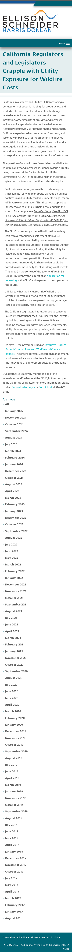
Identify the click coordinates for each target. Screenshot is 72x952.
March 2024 (13, 451)
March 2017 (13, 898)
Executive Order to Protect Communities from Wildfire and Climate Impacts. (35, 349)
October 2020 (14, 664)
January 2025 (14, 411)
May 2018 (11, 838)
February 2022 (15, 571)
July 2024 (11, 444)
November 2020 (15, 658)
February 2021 (15, 644)
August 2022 (13, 537)
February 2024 (15, 457)
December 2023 (15, 471)
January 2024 (14, 464)
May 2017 (11, 884)
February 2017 (15, 905)
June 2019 (11, 771)
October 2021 (14, 598)
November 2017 (15, 864)
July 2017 (11, 878)
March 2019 (13, 784)
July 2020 (11, 684)
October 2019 (14, 744)
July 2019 (11, 764)
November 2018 (15, 798)
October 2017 (14, 871)
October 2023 (14, 477)
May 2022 (11, 557)
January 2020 (14, 724)
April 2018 (12, 844)
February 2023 (15, 504)
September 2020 (16, 671)
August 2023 (13, 484)
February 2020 (15, 718)
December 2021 (15, 584)
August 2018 (13, 818)
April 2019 (12, 778)
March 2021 (13, 638)
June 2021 (11, 624)
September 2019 (16, 751)
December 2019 (15, 731)
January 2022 (14, 578)
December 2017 (15, 858)
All (7, 404)
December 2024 (15, 417)
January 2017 (14, 911)
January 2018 (14, 851)
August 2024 (13, 437)
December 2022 (15, 517)
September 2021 (16, 604)
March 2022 (13, 564)
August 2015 (13, 918)
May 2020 (11, 698)
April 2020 (12, 704)
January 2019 (14, 791)
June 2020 (11, 691)
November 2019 (15, 738)
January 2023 (14, 511)
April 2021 (12, 631)
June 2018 (11, 831)
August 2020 (13, 678)
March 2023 (13, 497)
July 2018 (11, 824)
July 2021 (11, 618)
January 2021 (14, 651)
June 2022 (11, 551)
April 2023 (12, 491)
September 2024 (16, 431)
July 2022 (11, 544)
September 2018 (16, 811)
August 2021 (13, 611)
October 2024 (14, 424)
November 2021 (15, 591)
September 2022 (16, 531)
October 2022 (14, 524)
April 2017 (12, 891)
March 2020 (13, 711)
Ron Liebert (45, 387)
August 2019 (13, 758)
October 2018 (14, 804)
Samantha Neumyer (23, 387)
